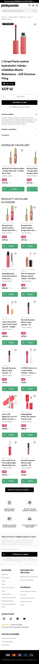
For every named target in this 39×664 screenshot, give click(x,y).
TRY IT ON (10, 84)
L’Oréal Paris (13, 17)
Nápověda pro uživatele (28, 576)
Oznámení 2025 (7, 641)
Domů (5, 17)
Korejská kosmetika (9, 597)
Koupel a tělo (6, 594)
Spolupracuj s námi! (27, 598)
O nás (22, 605)
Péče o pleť (6, 577)
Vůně (3, 584)
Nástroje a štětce (8, 587)
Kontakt (23, 595)
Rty (29, 17)
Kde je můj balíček (26, 580)
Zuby (3, 591)
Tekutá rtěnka (7, 19)
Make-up (23, 17)
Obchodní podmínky (9, 638)
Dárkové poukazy (26, 601)
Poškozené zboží (7, 601)
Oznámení (5, 645)
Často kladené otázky (28, 591)
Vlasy (3, 581)
